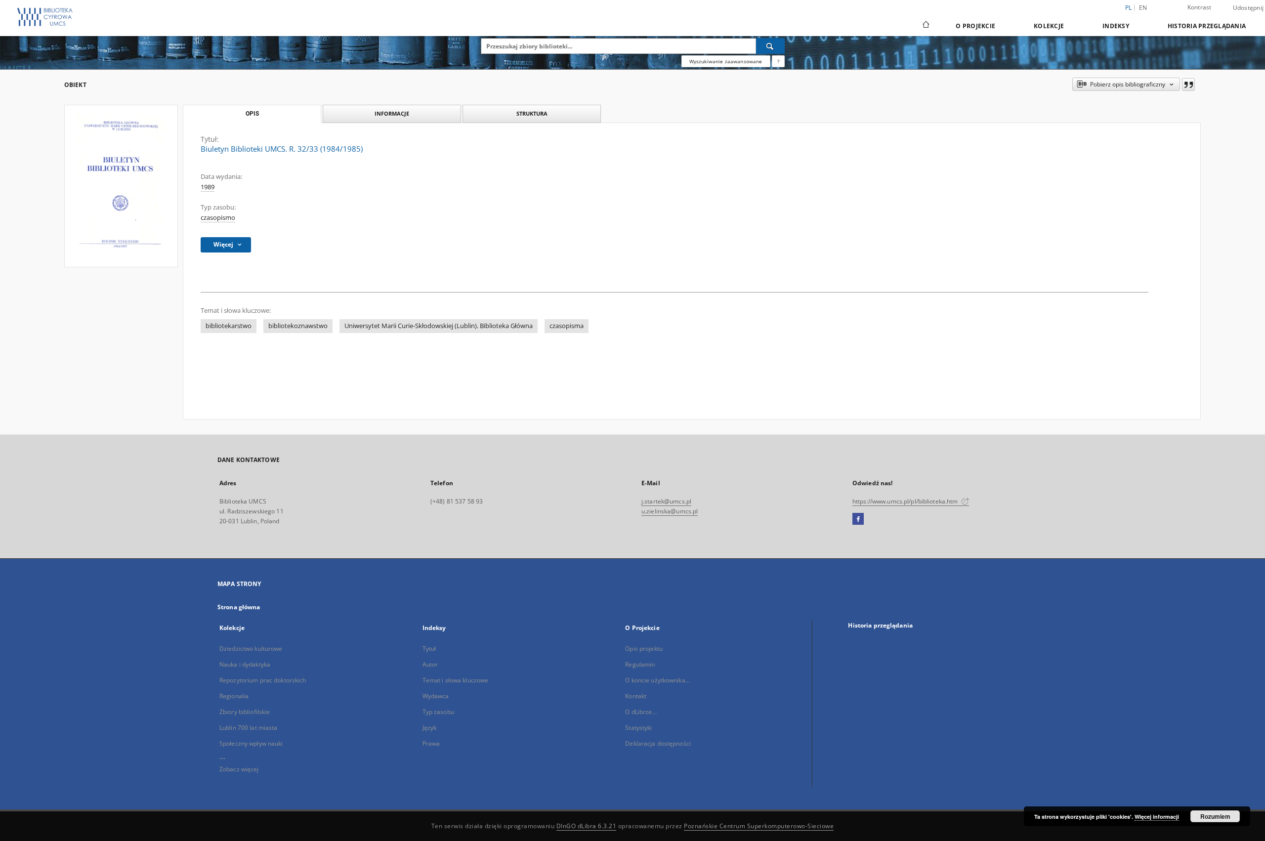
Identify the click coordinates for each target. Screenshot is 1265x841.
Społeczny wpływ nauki (251, 743)
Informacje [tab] (392, 113)
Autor (430, 664)
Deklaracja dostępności (658, 743)
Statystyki (638, 727)
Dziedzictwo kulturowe (251, 648)
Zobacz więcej (239, 769)
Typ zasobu (438, 712)
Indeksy (1115, 26)
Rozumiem (1215, 816)
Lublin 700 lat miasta (248, 727)
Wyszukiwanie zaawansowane (725, 61)
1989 (207, 187)
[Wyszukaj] (770, 46)
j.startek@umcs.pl (666, 501)
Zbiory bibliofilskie (244, 712)
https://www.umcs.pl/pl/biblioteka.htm (906, 501)
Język (429, 727)
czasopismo (218, 217)
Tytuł (429, 648)
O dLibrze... (640, 712)
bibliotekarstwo (229, 326)
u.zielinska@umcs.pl (669, 511)
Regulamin (640, 664)
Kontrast (1199, 7)
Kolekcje (1049, 26)
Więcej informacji (1157, 816)
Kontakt (635, 696)
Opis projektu (644, 648)
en (1143, 7)
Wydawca (435, 696)
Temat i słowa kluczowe (455, 680)
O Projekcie (975, 26)
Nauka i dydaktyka (244, 664)
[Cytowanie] (1188, 84)
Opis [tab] (252, 113)
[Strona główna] (925, 26)
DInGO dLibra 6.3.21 (586, 826)
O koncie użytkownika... (657, 680)
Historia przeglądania (1207, 26)
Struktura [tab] (532, 113)
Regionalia (234, 696)
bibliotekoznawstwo (298, 326)
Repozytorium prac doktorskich (262, 680)
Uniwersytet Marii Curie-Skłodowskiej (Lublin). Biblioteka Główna (438, 326)
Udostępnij (1248, 8)
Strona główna (238, 607)
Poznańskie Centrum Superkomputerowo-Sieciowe (759, 826)
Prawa (431, 743)
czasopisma (566, 326)
